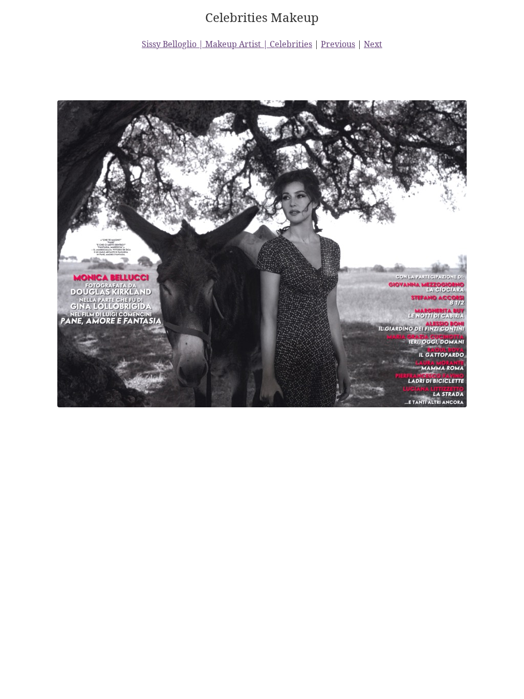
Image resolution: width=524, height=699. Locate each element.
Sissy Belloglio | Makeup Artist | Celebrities (227, 44)
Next (373, 44)
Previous (338, 44)
